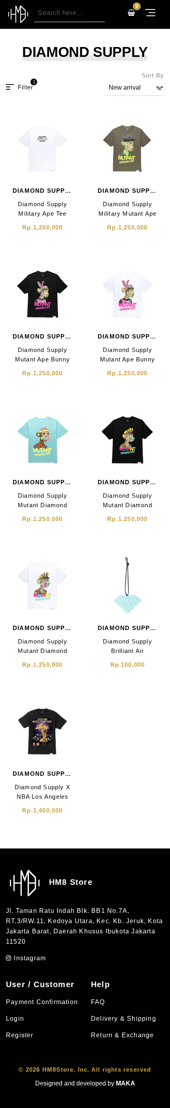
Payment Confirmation (42, 1002)
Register (20, 1035)
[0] (131, 12)
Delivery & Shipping (123, 1018)
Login (15, 1018)
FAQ (98, 1002)
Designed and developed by (85, 1083)
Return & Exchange (122, 1035)
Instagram (29, 958)
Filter (25, 86)
